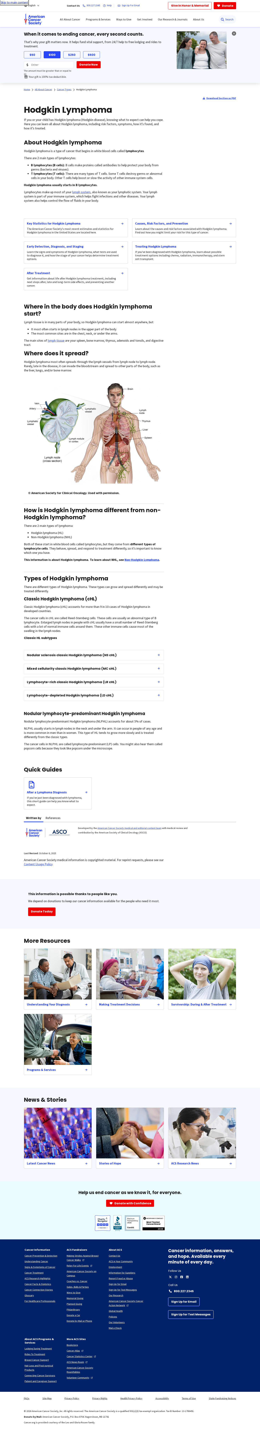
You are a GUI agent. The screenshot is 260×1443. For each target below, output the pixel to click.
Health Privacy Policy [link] (131, 1398)
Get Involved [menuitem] (144, 19)
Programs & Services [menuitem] (98, 19)
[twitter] (170, 1277)
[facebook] (182, 1277)
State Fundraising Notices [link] (222, 1398)
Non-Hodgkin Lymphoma (142, 560)
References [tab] (52, 818)
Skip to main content (14, 2)
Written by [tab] (33, 818)
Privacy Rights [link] (99, 1398)
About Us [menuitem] (198, 19)
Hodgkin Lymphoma (86, 89)
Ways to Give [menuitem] (123, 19)
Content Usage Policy (38, 864)
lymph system (81, 192)
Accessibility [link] (162, 1398)
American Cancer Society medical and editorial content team (129, 828)
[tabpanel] (130, 834)
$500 (91, 55)
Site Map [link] (47, 1398)
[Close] (234, 33)
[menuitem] (34, 19)
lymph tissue (56, 340)
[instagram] (176, 1277)
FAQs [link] (26, 1398)
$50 (32, 55)
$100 (52, 55)
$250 (72, 55)
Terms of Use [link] (189, 1398)
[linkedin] (187, 1277)
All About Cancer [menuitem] (70, 19)
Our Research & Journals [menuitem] (172, 19)
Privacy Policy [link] (72, 1398)
